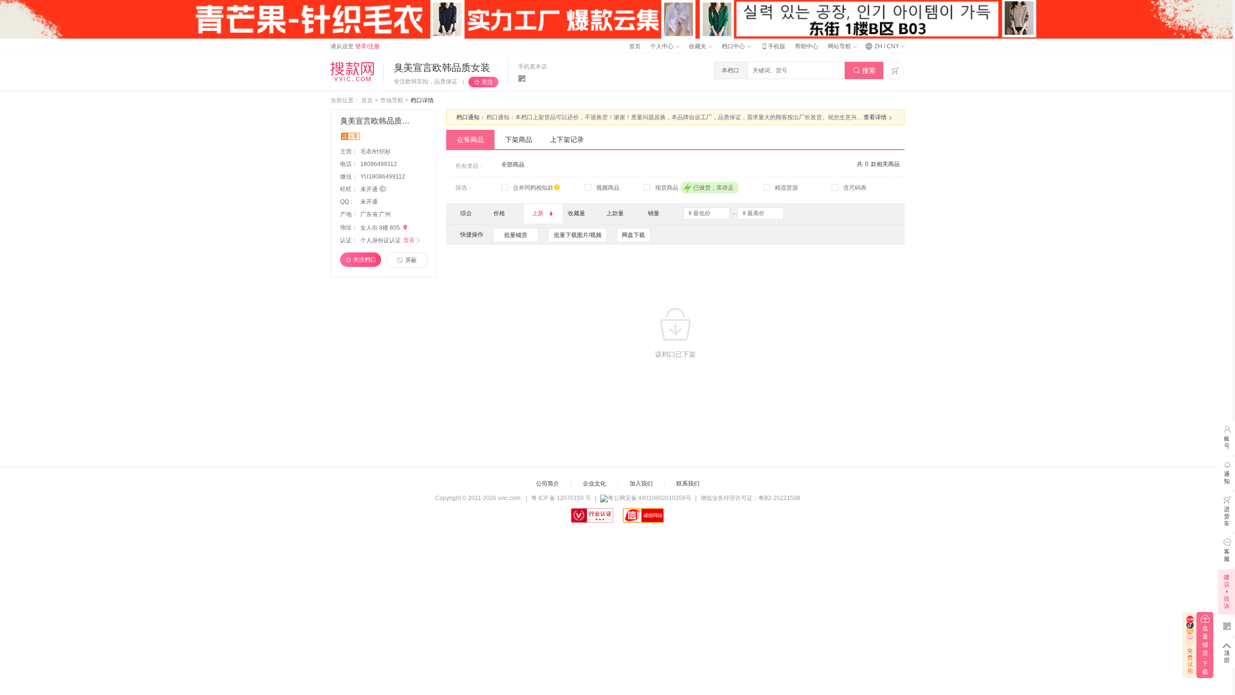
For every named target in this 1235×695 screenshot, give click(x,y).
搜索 (864, 70)
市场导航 (391, 100)
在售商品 (470, 139)
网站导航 (840, 46)
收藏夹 (698, 46)
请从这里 (355, 46)
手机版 (772, 46)
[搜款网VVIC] (352, 71)
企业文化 (594, 483)
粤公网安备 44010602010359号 (649, 498)
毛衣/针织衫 (376, 151)
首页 (635, 46)
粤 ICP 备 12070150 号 (561, 498)
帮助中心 (806, 46)
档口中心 (734, 46)
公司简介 (547, 483)
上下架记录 (567, 139)
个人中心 (662, 46)
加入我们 (641, 483)
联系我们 (688, 483)
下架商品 (518, 139)
